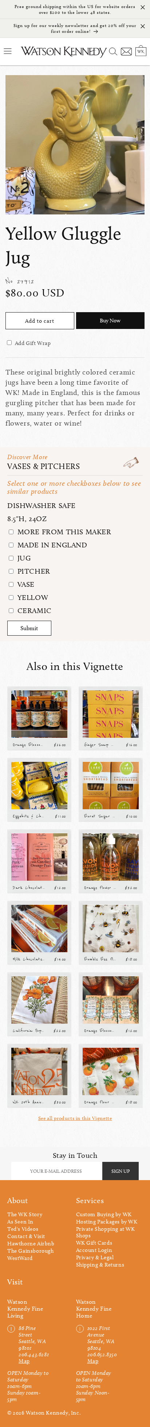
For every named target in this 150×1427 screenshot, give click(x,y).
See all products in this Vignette (75, 1118)
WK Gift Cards (94, 1243)
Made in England (51, 544)
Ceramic (33, 610)
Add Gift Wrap (33, 343)
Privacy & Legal (95, 1257)
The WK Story (24, 1214)
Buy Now (110, 320)
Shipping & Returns (100, 1264)
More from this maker (63, 531)
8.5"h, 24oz (27, 518)
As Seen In (20, 1221)
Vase (25, 584)
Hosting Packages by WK (107, 1221)
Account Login (94, 1250)
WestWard (20, 1258)
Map (24, 1361)
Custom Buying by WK (104, 1214)
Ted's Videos (22, 1229)
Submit (29, 628)
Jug (23, 558)
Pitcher (32, 571)
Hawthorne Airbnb (31, 1243)
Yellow (31, 597)
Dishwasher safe (41, 505)
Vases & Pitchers (43, 466)
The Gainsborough (30, 1251)
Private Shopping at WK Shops (105, 1232)
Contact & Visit (26, 1236)
